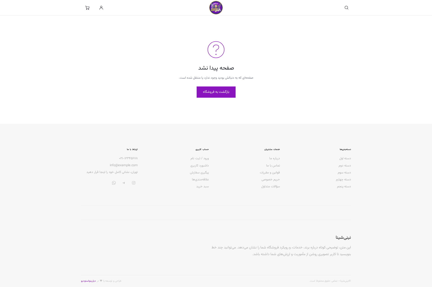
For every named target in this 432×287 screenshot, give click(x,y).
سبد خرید (202, 186)
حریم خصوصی (270, 179)
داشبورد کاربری (199, 165)
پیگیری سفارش (199, 172)
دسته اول (345, 158)
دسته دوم (345, 165)
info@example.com (124, 165)
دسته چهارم (343, 179)
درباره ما (274, 158)
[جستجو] (346, 7)
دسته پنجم (344, 186)
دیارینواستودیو (88, 281)
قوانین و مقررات (270, 172)
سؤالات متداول (270, 186)
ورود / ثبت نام (200, 158)
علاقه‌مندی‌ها (200, 179)
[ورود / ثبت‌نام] (101, 7)
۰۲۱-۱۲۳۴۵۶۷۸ (128, 158)
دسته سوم (344, 172)
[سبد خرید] (87, 7)
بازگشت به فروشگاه (216, 92)
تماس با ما (273, 165)
